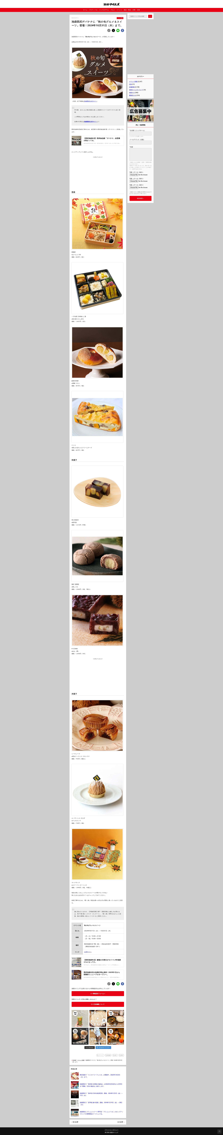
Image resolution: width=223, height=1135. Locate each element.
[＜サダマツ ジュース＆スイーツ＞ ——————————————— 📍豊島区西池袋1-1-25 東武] (80, 1018)
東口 (116, 1055)
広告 (138, 10)
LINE (134, 10)
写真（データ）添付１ (136, 172)
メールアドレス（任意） (137, 139)
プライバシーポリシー (111, 1130)
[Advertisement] (98, 171)
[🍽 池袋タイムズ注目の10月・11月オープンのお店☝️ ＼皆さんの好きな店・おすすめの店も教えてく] (97, 1036)
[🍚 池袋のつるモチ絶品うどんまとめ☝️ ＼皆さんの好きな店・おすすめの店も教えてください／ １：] (97, 1018)
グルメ (113, 10)
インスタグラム (104, 10)
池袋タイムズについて (136, 90)
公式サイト (88, 952)
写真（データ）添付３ (136, 185)
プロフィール (93, 10)
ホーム (85, 10)
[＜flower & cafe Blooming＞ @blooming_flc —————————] (80, 1036)
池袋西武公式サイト (90, 101)
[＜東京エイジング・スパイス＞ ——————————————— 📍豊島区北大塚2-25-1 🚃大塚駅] (115, 1018)
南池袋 (109, 1055)
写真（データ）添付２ (136, 178)
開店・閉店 (127, 10)
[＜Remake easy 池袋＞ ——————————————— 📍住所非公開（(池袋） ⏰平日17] (115, 1036)
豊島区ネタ (132, 95)
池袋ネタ (132, 92)
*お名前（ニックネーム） (138, 130)
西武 (122, 1055)
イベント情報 (120, 18)
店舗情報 (132, 87)
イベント (119, 10)
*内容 (131, 147)
